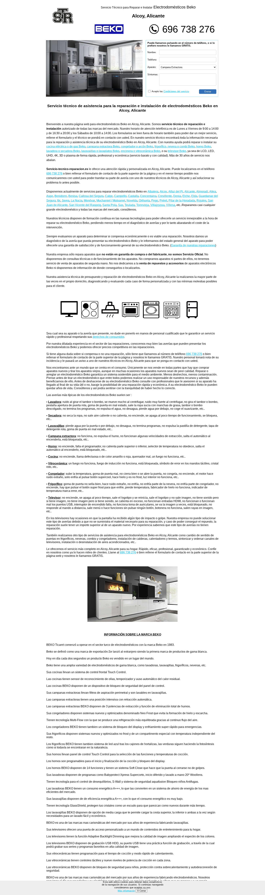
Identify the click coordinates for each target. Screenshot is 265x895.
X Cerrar (141, 890)
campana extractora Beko (103, 146)
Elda (194, 196)
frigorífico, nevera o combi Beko (174, 146)
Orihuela (144, 200)
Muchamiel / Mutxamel (110, 200)
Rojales (201, 200)
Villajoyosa (157, 205)
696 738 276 (188, 29)
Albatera (152, 191)
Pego (154, 200)
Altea (212, 191)
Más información (126, 890)
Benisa (72, 196)
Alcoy (163, 191)
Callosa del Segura (91, 196)
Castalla (133, 196)
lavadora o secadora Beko (63, 151)
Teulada (130, 205)
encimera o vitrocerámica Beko (140, 151)
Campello (120, 196)
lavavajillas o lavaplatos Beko (100, 151)
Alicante (189, 191)
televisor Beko (177, 151)
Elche (186, 196)
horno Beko (203, 146)
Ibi (58, 200)
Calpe (109, 196)
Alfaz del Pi (175, 191)
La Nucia (76, 200)
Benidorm (60, 196)
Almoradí (202, 191)
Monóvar (89, 200)
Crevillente (165, 196)
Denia (177, 196)
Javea (65, 200)
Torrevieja (142, 205)
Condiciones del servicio (176, 91)
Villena (170, 205)
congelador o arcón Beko (137, 146)
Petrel (163, 200)
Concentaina (148, 196)
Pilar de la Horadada (182, 200)
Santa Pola (109, 205)
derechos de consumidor (108, 336)
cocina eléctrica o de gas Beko (65, 146)
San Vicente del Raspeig (85, 205)
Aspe (49, 196)
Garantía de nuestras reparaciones (193, 245)
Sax (120, 205)
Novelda (132, 200)
